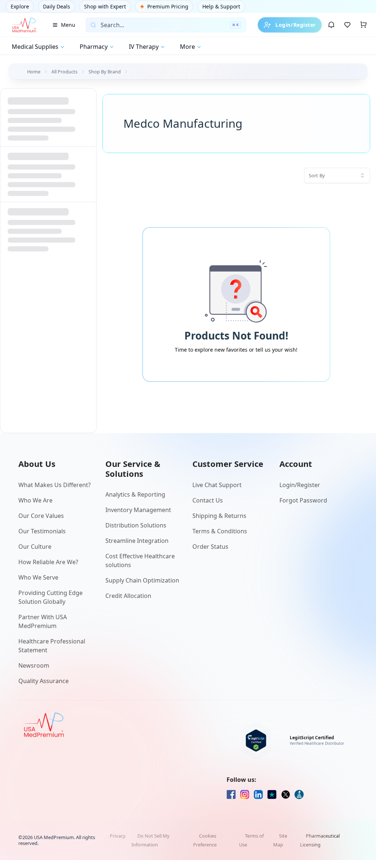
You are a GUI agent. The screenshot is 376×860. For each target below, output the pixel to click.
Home (33, 71)
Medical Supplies (35, 47)
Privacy (118, 835)
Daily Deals (56, 6)
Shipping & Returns (219, 516)
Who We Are (35, 500)
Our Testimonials (42, 531)
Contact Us (207, 500)
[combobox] (337, 175)
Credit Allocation (128, 596)
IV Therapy (144, 47)
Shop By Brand (104, 71)
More (187, 47)
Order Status (210, 547)
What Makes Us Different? (54, 485)
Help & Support (221, 6)
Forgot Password (303, 500)
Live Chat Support (217, 485)
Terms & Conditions (219, 531)
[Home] (24, 25)
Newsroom (33, 665)
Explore (20, 6)
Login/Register (295, 24)
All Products (64, 71)
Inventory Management (138, 510)
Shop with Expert (105, 6)
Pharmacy (94, 47)
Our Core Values (41, 516)
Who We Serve (38, 577)
